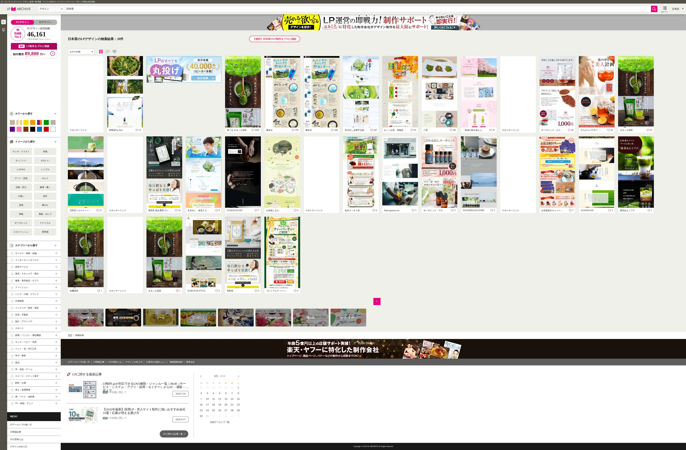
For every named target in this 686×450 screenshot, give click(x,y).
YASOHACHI (587, 210)
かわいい (45, 160)
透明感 (45, 232)
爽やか (45, 205)
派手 (45, 196)
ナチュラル (45, 223)
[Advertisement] (34, 83)
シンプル (45, 169)
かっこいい (21, 160)
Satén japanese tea (391, 210)
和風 (45, 151)
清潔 (21, 205)
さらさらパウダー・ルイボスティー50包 (592, 130)
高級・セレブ (45, 214)
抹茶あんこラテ (627, 210)
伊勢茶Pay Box (116, 130)
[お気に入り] (114, 51)
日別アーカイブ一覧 (219, 422)
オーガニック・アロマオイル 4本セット (435, 210)
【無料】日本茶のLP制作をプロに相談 (274, 39)
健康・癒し (45, 187)
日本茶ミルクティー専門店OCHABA (81, 210)
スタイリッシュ (21, 232)
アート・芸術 (21, 178)
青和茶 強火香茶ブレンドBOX (160, 210)
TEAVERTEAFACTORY (473, 210)
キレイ (45, 178)
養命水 (269, 130)
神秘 (21, 214)
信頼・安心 (21, 187)
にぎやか (21, 169)
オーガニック (21, 223)
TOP (70, 335)
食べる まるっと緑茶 (237, 130)
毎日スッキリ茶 (352, 210)
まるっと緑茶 (626, 130)
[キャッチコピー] (107, 51)
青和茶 (230, 291)
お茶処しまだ (272, 210)
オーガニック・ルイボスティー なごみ (553, 130)
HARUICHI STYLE (196, 291)
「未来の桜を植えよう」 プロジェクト (474, 130)
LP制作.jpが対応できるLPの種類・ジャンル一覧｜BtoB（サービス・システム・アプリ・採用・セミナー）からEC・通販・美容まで (145, 385)
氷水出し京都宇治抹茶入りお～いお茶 (356, 130)
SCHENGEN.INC (235, 210)
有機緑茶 (74, 291)
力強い (21, 196)
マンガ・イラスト (21, 151)
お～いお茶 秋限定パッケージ (395, 130)
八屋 (425, 130)
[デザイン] (101, 51)
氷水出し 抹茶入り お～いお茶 (199, 210)
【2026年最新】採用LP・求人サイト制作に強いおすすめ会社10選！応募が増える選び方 (144, 411)
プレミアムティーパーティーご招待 (277, 291)
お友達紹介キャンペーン (553, 210)
